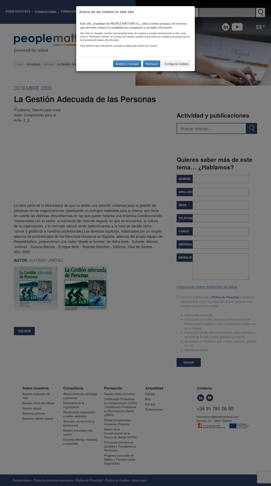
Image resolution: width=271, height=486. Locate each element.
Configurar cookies (176, 64)
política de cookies (147, 45)
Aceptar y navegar (127, 64)
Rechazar (152, 64)
